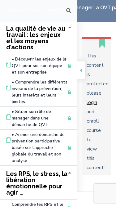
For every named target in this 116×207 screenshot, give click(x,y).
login (92, 102)
